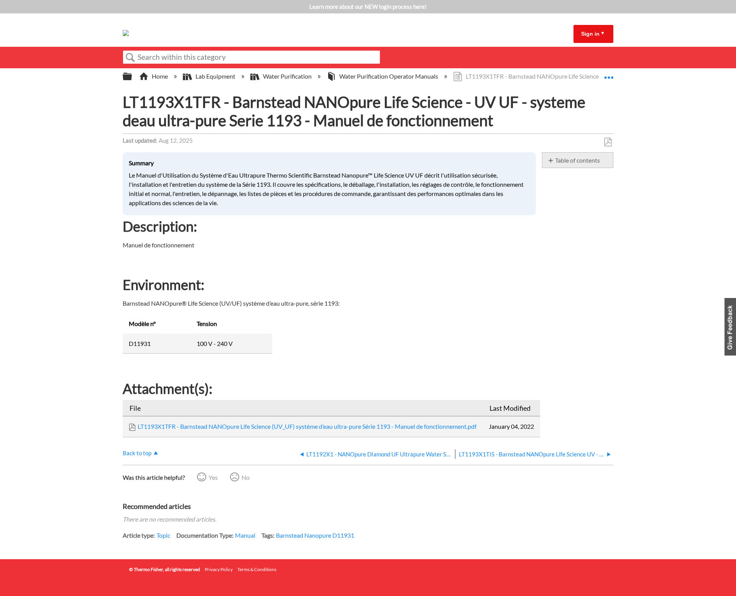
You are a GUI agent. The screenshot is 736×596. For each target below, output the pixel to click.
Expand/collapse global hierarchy (132, 76)
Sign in (590, 34)
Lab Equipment (215, 76)
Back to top (137, 452)
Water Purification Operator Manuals (388, 76)
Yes (213, 477)
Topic (163, 535)
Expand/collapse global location (608, 74)
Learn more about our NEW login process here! (368, 6)
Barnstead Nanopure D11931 (315, 535)
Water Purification (287, 76)
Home (160, 76)
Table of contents (577, 160)
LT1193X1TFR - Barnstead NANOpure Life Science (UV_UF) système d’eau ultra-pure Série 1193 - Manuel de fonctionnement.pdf (307, 426)
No (246, 477)
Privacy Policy (219, 569)
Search (130, 57)
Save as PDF (608, 142)
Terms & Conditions (256, 569)
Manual (245, 535)
